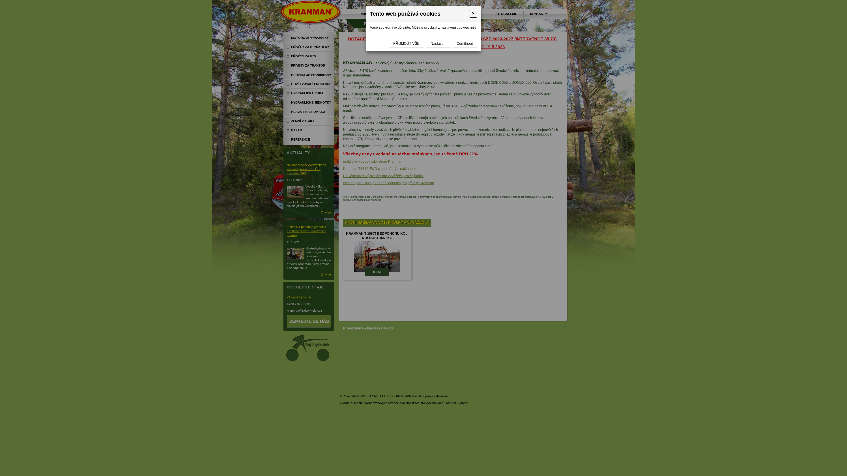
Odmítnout (465, 43)
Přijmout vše (406, 43)
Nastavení (438, 43)
